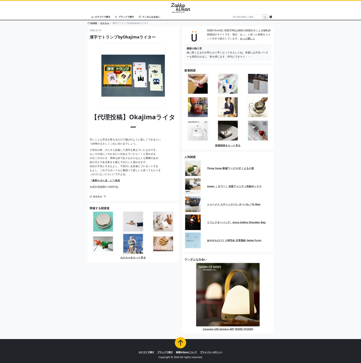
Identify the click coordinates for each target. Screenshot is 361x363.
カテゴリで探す (103, 16)
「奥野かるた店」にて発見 (105, 180)
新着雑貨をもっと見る (228, 145)
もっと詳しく (247, 38)
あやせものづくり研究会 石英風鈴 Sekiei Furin (234, 240)
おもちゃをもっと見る (133, 257)
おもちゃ (104, 23)
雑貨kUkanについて (186, 352)
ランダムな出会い (151, 16)
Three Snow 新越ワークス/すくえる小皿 (230, 168)
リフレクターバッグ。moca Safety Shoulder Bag (236, 222)
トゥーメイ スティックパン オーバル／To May (233, 204)
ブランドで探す (126, 16)
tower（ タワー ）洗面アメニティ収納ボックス (234, 186)
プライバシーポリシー (211, 352)
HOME (93, 23)
